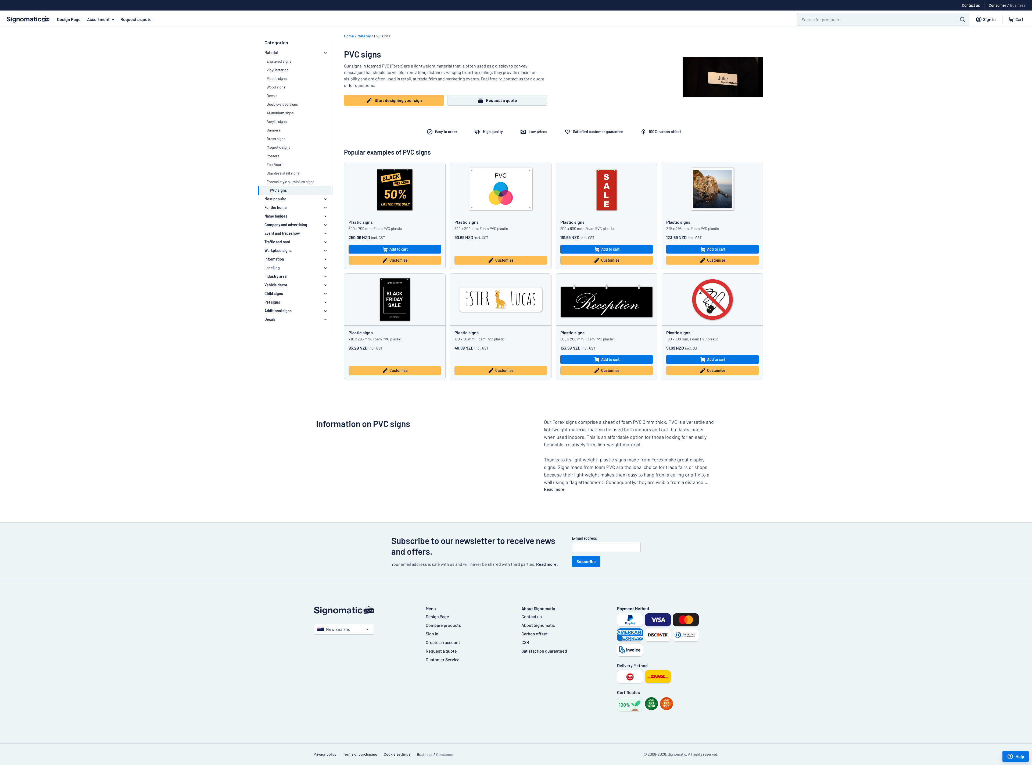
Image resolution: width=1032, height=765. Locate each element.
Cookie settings (397, 754)
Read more (554, 489)
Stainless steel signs (283, 173)
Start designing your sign (398, 100)
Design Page (69, 19)
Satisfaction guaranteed (544, 650)
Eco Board (275, 164)
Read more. (547, 564)
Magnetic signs (279, 147)
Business (1018, 5)
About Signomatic (538, 625)
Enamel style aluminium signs (290, 181)
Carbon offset (534, 633)
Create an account (443, 642)
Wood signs (276, 87)
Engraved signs (279, 61)
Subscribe (586, 561)
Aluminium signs (280, 113)
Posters (273, 156)
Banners (273, 130)
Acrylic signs (277, 121)
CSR (525, 642)
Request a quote (136, 19)
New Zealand (338, 629)
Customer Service (443, 659)
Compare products (443, 625)
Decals (272, 95)
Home (349, 36)
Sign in (432, 633)
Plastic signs (277, 78)
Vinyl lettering (277, 69)
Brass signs (276, 138)
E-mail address (584, 538)
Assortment (98, 19)
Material (364, 36)
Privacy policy (325, 754)
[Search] (962, 19)
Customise (398, 260)
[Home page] (364, 610)
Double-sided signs (282, 104)
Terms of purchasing (360, 754)
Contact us (531, 616)
